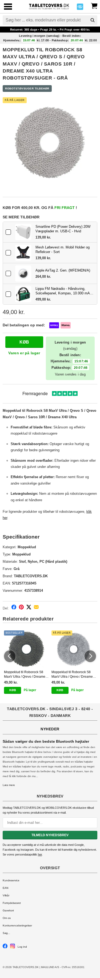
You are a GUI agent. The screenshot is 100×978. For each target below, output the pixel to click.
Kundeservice (11, 880)
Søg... (6, 933)
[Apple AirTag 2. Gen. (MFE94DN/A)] (23, 273)
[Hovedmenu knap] (8, 7)
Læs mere (9, 785)
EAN (5, 887)
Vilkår (6, 895)
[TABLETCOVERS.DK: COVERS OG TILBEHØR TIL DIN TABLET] (49, 6)
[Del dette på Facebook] (13, 608)
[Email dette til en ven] (36, 608)
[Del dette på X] (28, 608)
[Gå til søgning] (92, 20)
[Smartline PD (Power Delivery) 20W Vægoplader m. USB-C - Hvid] (23, 232)
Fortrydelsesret (12, 902)
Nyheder (50, 729)
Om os (7, 917)
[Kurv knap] (94, 5)
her (40, 854)
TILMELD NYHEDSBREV (50, 835)
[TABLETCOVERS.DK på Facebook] (5, 947)
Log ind (22, 946)
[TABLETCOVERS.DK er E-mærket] (80, 8)
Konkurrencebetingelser (17, 925)
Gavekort (8, 910)
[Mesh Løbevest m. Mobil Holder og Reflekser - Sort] (23, 253)
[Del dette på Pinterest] (21, 608)
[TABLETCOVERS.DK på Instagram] (12, 947)
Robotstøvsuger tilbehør (27, 88)
